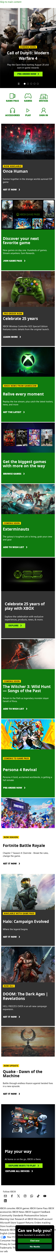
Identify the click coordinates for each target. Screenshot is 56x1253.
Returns (30, 1222)
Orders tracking (42, 1222)
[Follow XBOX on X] (18, 1196)
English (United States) (11, 1233)
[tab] (24, 83)
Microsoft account (43, 1218)
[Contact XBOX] (5, 1196)
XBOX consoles (7, 1208)
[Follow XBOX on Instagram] (25, 1196)
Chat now (34, 1240)
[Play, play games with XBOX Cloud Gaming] (28, 110)
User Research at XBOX (22, 1218)
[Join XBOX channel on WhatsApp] (31, 1196)
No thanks (35, 1246)
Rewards (4, 1229)
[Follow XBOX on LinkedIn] (5, 1200)
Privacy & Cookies (9, 1244)
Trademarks (6, 1247)
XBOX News (18, 1211)
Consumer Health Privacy (13, 1240)
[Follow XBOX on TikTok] (38, 1196)
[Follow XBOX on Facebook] (12, 1196)
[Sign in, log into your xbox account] (43, 110)
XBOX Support (32, 1211)
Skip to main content (10, 1)
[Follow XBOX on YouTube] (44, 1196)
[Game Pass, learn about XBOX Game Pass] (12, 96)
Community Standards (11, 1215)
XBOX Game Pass (39, 1208)
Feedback (45, 1211)
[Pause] (19, 84)
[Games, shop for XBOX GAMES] (28, 96)
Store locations (7, 1226)
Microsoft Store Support (12, 1222)
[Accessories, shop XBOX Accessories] (12, 110)
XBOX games (22, 1208)
